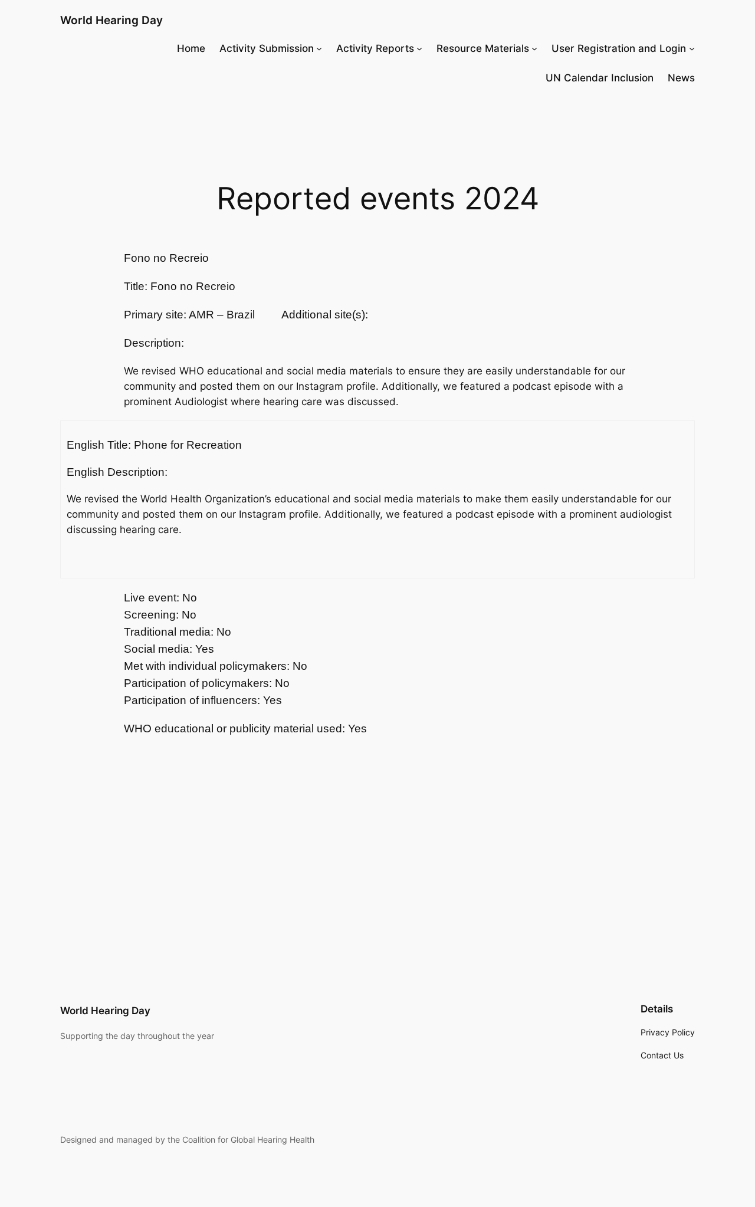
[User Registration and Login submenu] (692, 48)
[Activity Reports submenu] (419, 48)
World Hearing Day (111, 20)
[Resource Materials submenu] (534, 48)
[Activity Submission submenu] (319, 48)
